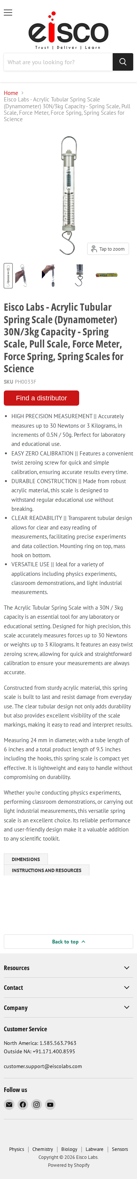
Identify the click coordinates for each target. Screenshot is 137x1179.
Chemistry (42, 1149)
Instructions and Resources (46, 870)
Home (11, 93)
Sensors (120, 1149)
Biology (69, 1149)
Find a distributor (41, 398)
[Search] (123, 62)
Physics (16, 1149)
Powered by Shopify (68, 1165)
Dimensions (26, 859)
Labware (95, 1149)
